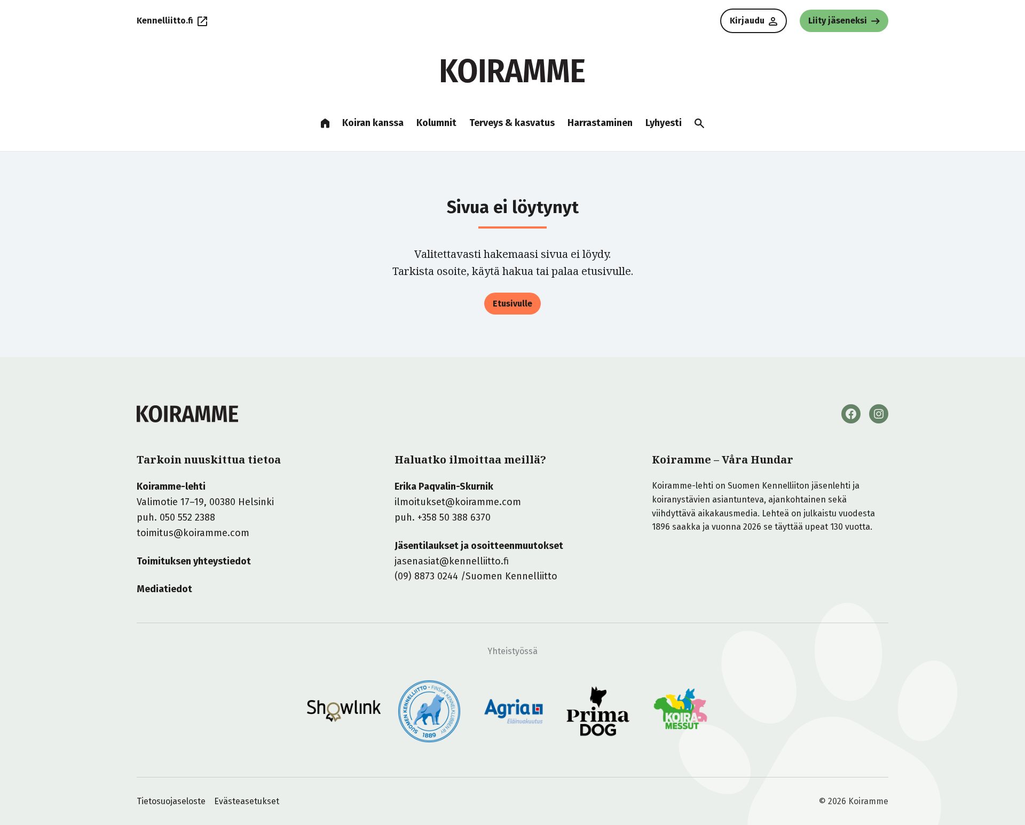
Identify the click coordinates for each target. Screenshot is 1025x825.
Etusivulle (512, 303)
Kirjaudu (747, 20)
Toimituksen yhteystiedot (194, 561)
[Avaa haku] (699, 123)
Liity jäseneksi (837, 20)
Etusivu (325, 123)
